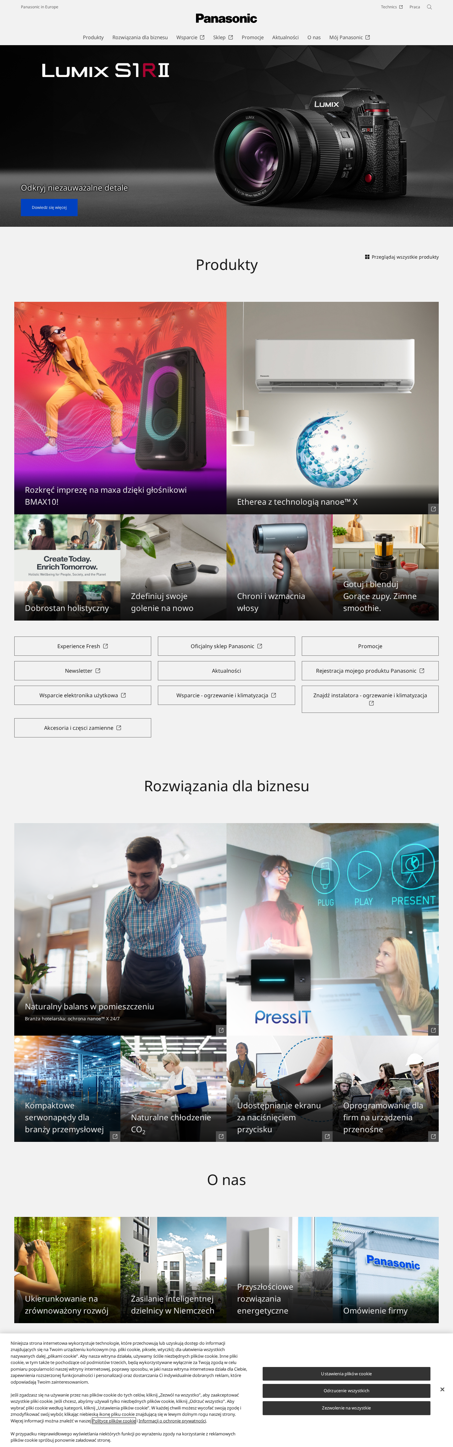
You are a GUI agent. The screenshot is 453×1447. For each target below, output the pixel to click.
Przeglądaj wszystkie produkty (405, 257)
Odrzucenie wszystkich (346, 1391)
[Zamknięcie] (442, 1389)
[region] (226, 1390)
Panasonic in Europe (39, 7)
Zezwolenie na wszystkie (346, 1408)
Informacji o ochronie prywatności (172, 1421)
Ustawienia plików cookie (346, 1374)
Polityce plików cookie (114, 1421)
